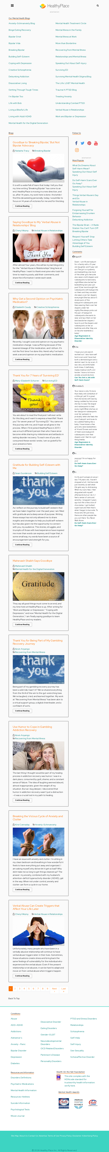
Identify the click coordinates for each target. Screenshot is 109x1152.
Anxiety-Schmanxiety (45, 824)
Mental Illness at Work (66, 36)
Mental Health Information (24, 1090)
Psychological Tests (20, 1109)
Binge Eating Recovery (20, 30)
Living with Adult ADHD (20, 116)
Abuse (14, 1018)
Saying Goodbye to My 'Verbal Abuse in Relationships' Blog (37, 223)
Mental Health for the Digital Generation (28, 123)
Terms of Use (53, 1136)
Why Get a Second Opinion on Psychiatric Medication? (38, 300)
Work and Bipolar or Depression (71, 116)
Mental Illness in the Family (68, 30)
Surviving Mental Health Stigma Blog (73, 76)
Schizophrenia (77, 1031)
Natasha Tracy (22, 150)
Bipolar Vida (14, 43)
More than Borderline (66, 43)
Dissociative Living (18, 83)
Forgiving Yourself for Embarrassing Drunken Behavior (83, 213)
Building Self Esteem (47, 473)
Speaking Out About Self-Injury (71, 63)
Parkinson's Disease (50, 1054)
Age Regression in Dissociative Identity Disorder (84, 338)
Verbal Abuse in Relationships (70, 110)
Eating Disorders (49, 1028)
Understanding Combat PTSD (70, 103)
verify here (69, 1085)
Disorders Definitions (21, 1077)
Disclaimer (76, 1136)
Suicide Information (20, 1103)
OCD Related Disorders (52, 1048)
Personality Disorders (51, 1061)
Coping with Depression (20, 63)
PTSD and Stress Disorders (83, 1018)
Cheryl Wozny (21, 230)
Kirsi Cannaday (22, 824)
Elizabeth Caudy (23, 307)
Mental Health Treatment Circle (71, 23)
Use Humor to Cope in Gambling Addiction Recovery (32, 728)
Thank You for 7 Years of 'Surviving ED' (36, 375)
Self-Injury (75, 1044)
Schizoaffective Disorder (82, 1057)
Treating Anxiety (64, 96)
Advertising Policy (90, 1136)
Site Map (15, 1136)
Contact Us (33, 1136)
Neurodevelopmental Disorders (51, 1043)
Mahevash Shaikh (23, 566)
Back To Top (14, 998)
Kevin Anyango (22, 649)
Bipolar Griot (15, 36)
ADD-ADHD (17, 1025)
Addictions (16, 1031)
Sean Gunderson (23, 473)
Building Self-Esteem (19, 56)
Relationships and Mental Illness (71, 56)
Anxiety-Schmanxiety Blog (22, 23)
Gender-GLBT (48, 1034)
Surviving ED (62, 70)
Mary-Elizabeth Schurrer (27, 380)
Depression (16, 1057)
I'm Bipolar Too (16, 96)
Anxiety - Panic (18, 1044)
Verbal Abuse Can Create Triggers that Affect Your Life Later (36, 907)
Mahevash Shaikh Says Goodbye (32, 560)
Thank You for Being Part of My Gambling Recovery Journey (38, 642)
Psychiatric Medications (22, 1084)
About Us (23, 1136)
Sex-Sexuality (77, 1050)
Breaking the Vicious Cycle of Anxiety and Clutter (38, 817)
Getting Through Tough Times (23, 90)
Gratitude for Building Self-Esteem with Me (36, 466)
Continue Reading (22, 206)
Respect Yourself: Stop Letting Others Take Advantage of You (83, 239)
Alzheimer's (16, 1037)
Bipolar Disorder (18, 1050)
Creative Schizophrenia (20, 70)
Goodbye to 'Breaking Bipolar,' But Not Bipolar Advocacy (36, 144)
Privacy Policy (66, 1136)
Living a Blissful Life (18, 110)
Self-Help (75, 1037)
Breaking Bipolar (17, 50)
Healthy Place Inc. (48, 1150)
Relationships (76, 1025)
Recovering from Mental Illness (71, 50)
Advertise (43, 1136)
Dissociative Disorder (51, 1021)
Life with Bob (15, 103)
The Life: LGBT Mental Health (70, 83)
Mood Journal (17, 1115)
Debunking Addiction (19, 76)
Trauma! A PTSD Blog (66, 90)
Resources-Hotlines (20, 1096)
